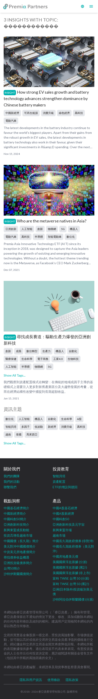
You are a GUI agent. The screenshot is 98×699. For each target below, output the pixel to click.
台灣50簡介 (12, 568)
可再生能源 (31, 113)
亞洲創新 (10, 229)
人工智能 (26, 229)
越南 (8, 434)
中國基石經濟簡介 (16, 508)
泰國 (18, 434)
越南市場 (59, 535)
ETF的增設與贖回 (65, 487)
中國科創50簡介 (15, 519)
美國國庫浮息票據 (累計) (70, 567)
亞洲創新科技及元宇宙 (69, 524)
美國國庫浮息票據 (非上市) (71, 573)
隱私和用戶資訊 (31, 680)
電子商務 (42, 359)
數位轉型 (31, 351)
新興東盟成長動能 (16, 530)
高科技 (79, 113)
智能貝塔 (10, 426)
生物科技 (73, 359)
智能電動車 (55, 236)
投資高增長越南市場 (18, 535)
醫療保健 (10, 359)
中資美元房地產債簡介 (20, 552)
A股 (79, 419)
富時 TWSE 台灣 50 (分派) (71, 578)
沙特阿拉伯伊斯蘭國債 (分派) (73, 599)
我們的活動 (12, 481)
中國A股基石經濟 (65, 508)
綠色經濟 (64, 113)
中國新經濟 (12, 113)
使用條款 (53, 680)
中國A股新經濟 (63, 513)
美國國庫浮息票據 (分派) (70, 562)
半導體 (39, 236)
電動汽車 (10, 120)
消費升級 (48, 113)
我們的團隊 (12, 476)
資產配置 (59, 481)
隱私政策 (72, 680)
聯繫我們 (10, 487)
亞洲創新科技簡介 (16, 524)
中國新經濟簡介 (15, 513)
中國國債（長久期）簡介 (21, 541)
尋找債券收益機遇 (16, 557)
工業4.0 (58, 359)
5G (63, 229)
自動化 (73, 351)
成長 (18, 351)
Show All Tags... (15, 375)
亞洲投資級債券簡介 (18, 563)
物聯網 (52, 229)
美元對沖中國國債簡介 (20, 546)
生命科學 (26, 359)
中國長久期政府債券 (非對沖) (73, 541)
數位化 (71, 236)
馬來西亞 (31, 434)
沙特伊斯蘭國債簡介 (18, 574)
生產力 (46, 351)
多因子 (25, 426)
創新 (40, 229)
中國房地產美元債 (65, 556)
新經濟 (52, 426)
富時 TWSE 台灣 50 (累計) (71, 584)
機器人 (74, 229)
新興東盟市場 (62, 530)
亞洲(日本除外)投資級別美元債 (73, 591)
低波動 (39, 426)
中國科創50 (61, 519)
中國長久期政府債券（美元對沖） (73, 548)
